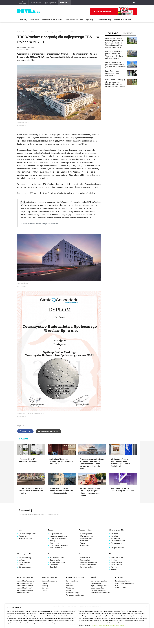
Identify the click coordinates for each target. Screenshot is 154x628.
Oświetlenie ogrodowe (27, 534)
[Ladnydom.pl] (22, 2)
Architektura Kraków (24, 583)
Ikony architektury (103, 20)
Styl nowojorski (24, 562)
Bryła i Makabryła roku (99, 586)
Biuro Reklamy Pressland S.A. (124, 584)
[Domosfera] (35, 2)
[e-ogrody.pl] (50, 2)
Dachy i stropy (55, 543)
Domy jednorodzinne (49, 581)
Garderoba (84, 541)
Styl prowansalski (117, 548)
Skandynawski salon (57, 562)
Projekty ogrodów (25, 538)
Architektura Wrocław (25, 586)
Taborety (114, 569)
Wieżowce (70, 588)
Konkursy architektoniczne (100, 593)
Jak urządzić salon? (57, 558)
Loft (112, 545)
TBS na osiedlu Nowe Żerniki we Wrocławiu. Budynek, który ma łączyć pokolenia (63, 193)
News (25, 32)
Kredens (114, 560)
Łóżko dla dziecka (117, 558)
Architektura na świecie (52, 20)
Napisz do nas (120, 587)
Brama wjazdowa (56, 548)
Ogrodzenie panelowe (58, 538)
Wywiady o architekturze (75, 595)
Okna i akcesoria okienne (59, 545)
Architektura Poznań (24, 588)
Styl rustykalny (116, 543)
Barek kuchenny (116, 562)
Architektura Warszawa (25, 581)
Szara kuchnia (85, 560)
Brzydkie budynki (23, 593)
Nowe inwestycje (72, 593)
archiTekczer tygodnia (99, 581)
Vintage (22, 560)
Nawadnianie (23, 536)
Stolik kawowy (116, 565)
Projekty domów (56, 534)
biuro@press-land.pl (122, 581)
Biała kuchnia (85, 558)
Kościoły (69, 586)
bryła (19, 32)
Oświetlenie (84, 545)
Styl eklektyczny (25, 558)
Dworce (44, 590)
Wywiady (89, 20)
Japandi (22, 565)
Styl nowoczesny (25, 567)
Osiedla (44, 583)
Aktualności (34, 20)
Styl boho (114, 534)
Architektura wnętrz (122, 20)
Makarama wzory (86, 536)
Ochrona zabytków (97, 588)
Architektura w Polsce (73, 20)
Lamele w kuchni (86, 567)
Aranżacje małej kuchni (88, 562)
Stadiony (45, 586)
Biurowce (45, 588)
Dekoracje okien (86, 538)
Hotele (68, 590)
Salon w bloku (55, 560)
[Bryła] (64, 2)
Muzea (68, 583)
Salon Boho (54, 565)
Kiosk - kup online (103, 11)
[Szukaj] (128, 2)
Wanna (82, 543)
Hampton (114, 536)
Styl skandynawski (118, 541)
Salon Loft (53, 567)
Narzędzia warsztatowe (58, 536)
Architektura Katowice (25, 590)
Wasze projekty (96, 583)
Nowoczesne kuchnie (88, 565)
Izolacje (53, 541)
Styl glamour (115, 538)
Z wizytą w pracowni (98, 590)
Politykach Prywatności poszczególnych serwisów (107, 625)
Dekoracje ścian (86, 534)
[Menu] (134, 2)
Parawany (114, 567)
